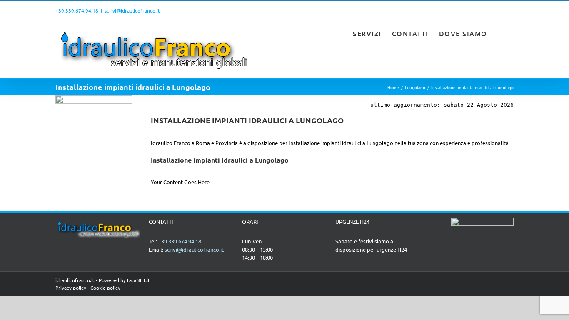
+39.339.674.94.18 (76, 10)
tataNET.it (138, 280)
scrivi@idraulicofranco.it (132, 10)
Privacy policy (70, 287)
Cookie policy (105, 287)
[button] (501, 32)
